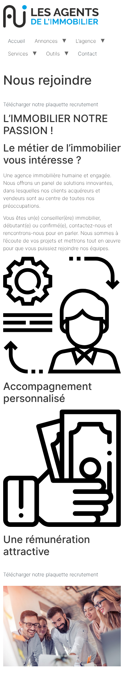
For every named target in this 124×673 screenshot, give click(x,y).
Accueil (16, 41)
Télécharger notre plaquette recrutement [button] (50, 104)
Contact (87, 53)
